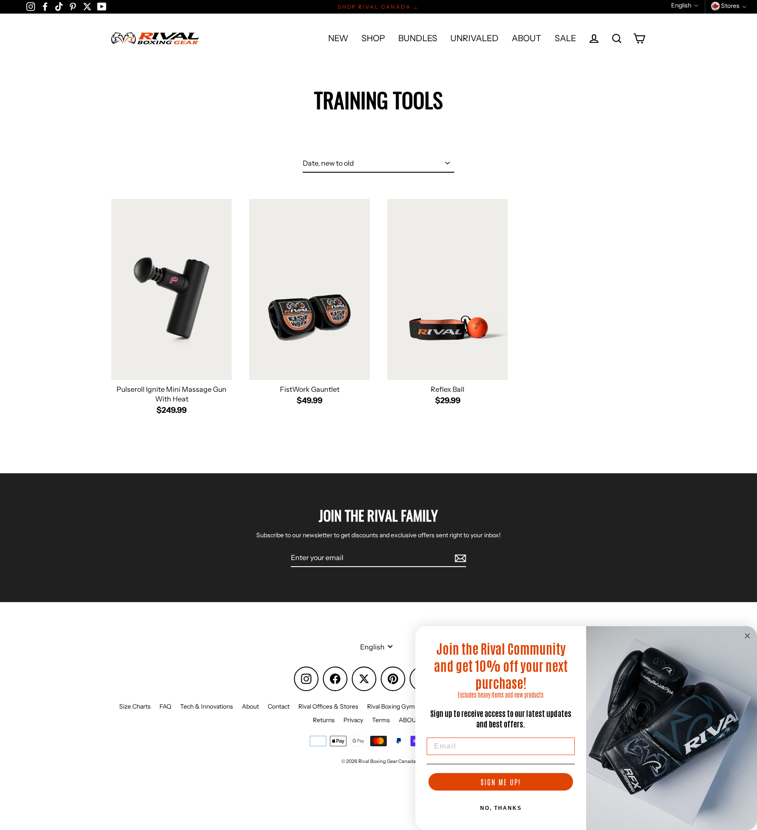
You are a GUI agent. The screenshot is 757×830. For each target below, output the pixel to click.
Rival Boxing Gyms (392, 706)
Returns (324, 720)
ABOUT (526, 38)
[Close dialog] (747, 636)
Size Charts (135, 706)
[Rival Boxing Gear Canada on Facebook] (45, 6)
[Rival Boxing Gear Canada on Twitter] (87, 6)
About (250, 706)
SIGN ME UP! (501, 781)
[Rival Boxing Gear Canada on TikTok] (59, 6)
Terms (381, 720)
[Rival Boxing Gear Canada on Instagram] (30, 6)
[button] (685, 5)
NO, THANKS (501, 808)
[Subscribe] (459, 558)
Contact (279, 706)
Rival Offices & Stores (328, 706)
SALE (565, 38)
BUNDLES (417, 38)
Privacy (353, 720)
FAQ (165, 706)
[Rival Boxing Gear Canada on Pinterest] (72, 6)
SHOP (373, 38)
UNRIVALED (474, 38)
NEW (338, 38)
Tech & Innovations (206, 706)
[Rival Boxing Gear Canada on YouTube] (101, 6)
